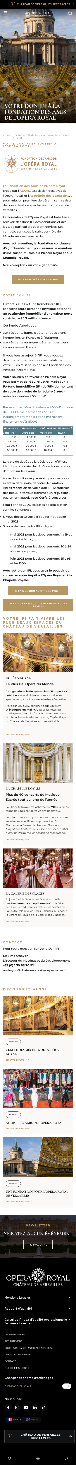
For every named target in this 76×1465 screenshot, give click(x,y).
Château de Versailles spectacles (43, 4)
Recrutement (13, 1341)
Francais (17, 1419)
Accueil (7, 135)
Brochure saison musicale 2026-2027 (28, 1348)
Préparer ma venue (17, 1354)
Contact (10, 1361)
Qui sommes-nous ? (17, 1368)
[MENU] (5, 12)
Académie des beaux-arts (49, 195)
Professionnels (15, 1334)
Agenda (70, 12)
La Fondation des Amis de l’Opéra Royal (34, 186)
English (35, 1419)
